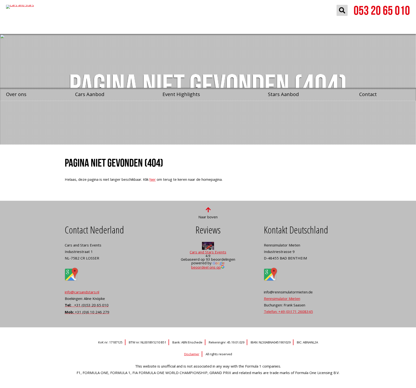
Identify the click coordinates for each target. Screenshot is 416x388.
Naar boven (208, 216)
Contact (368, 94)
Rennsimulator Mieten (282, 298)
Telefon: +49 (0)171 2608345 (288, 311)
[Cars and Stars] (45, 44)
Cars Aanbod (89, 94)
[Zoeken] (342, 10)
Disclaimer (191, 354)
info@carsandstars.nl (82, 292)
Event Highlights (181, 94)
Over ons (16, 94)
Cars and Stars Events (208, 252)
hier (153, 179)
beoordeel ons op (206, 267)
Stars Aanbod (283, 94)
